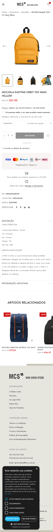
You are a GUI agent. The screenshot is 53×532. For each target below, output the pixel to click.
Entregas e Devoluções (34, 185)
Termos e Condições (17, 423)
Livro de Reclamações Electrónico (22, 439)
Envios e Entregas (16, 427)
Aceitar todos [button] (12, 519)
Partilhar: (8, 207)
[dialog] (20, 498)
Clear (31, 129)
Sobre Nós (13, 403)
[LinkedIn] (25, 207)
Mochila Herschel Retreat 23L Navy (19, 347)
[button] (48, 4)
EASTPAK (13, 202)
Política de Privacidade (18, 435)
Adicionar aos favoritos (48, 136)
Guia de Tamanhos (16, 407)
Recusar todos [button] (29, 519)
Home (4, 12)
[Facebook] (16, 207)
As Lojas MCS (14, 399)
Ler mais (8, 494)
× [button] (37, 469)
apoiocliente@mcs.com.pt (24, 462)
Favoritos (12, 395)
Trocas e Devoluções (17, 431)
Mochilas (25, 12)
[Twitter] (21, 207)
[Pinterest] (29, 207)
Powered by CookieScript (21, 527)
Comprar (26, 143)
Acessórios (14, 12)
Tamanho (7, 123)
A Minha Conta (15, 391)
